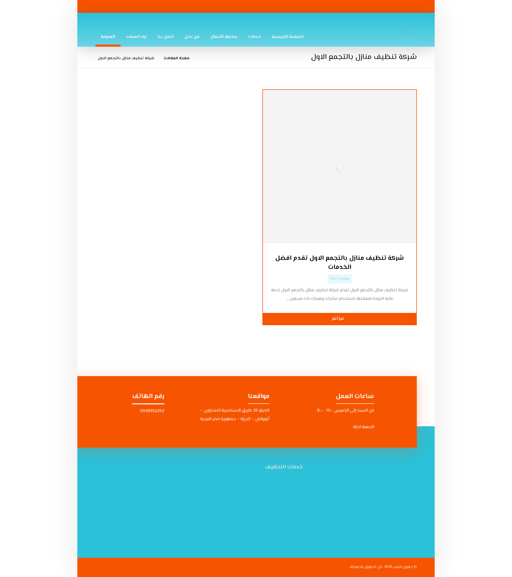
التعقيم (289, 486)
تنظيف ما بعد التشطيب (275, 520)
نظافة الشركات (177, 494)
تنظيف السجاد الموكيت (169, 503)
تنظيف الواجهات (175, 520)
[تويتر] (130, 6)
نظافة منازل (179, 486)
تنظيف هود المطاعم (171, 529)
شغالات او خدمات (281, 494)
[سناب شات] (117, 6)
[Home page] (200, 58)
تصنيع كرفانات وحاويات (276, 537)
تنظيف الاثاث (284, 503)
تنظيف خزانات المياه (278, 511)
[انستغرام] (143, 6)
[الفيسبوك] (156, 6)
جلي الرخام (287, 529)
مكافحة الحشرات (175, 511)
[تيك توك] (104, 6)
